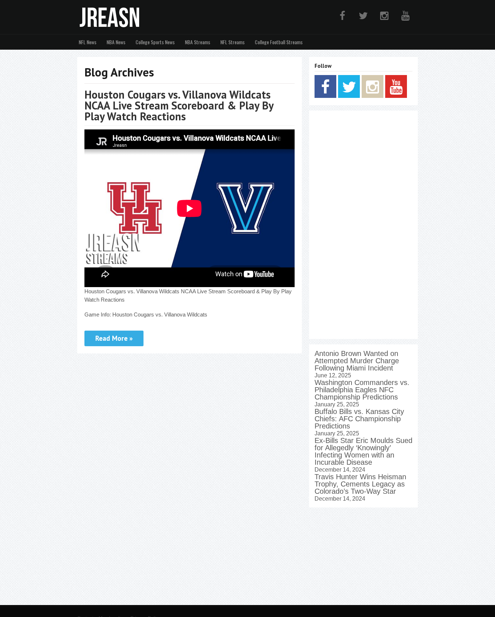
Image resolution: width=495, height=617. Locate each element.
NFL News (87, 42)
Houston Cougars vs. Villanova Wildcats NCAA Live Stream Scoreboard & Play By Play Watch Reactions (178, 105)
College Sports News (155, 42)
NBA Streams (197, 42)
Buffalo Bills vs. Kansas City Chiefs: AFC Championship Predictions (359, 418)
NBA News (116, 42)
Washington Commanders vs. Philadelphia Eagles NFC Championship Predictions (362, 389)
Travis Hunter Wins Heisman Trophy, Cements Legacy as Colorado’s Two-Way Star (360, 484)
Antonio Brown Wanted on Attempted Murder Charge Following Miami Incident (357, 360)
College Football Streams (279, 42)
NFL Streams (232, 42)
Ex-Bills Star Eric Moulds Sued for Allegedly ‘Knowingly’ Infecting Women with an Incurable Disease (363, 451)
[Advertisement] (363, 225)
